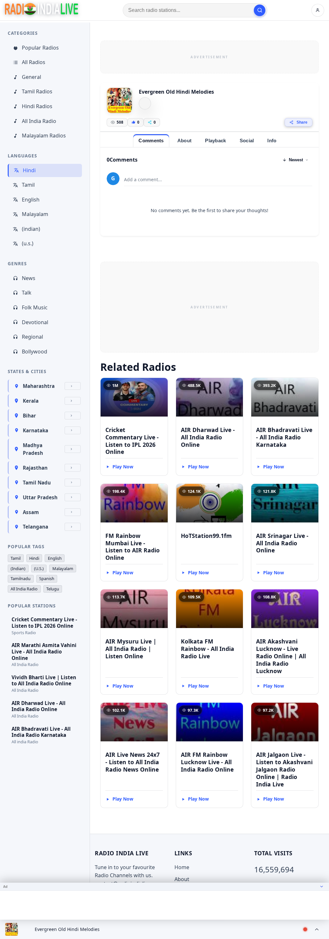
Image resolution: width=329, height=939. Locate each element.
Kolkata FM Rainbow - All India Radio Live (207, 648)
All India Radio (39, 121)
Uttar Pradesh (40, 497)
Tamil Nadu (37, 482)
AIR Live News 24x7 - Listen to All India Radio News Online (132, 762)
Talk (26, 292)
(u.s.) (27, 243)
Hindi (29, 170)
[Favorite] (160, 385)
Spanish (46, 578)
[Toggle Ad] (321, 886)
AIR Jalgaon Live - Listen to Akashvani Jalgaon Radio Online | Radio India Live (284, 769)
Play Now (122, 467)
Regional (32, 336)
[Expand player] (317, 929)
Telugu (52, 589)
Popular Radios (40, 47)
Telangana (35, 526)
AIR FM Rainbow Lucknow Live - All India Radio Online (207, 762)
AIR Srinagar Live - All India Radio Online (282, 543)
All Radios (33, 62)
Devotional (35, 322)
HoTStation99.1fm (206, 536)
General (31, 76)
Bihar (29, 415)
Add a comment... (143, 179)
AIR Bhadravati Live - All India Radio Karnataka (284, 437)
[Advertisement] (209, 57)
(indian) (31, 228)
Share (302, 122)
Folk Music (35, 307)
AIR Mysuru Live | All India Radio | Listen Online (130, 648)
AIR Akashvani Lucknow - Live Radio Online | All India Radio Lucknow (281, 655)
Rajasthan (35, 468)
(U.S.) (39, 568)
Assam (31, 512)
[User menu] (317, 10)
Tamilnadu (21, 578)
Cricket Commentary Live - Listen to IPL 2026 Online (132, 441)
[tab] (151, 140)
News (28, 278)
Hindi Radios (37, 106)
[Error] (145, 103)
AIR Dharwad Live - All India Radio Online (208, 437)
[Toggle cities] (73, 386)
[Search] (259, 10)
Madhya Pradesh (33, 449)
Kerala (31, 401)
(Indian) (18, 568)
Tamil (28, 184)
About (181, 879)
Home (181, 867)
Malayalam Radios (44, 135)
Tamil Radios (37, 91)
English (31, 199)
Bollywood (34, 351)
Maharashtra (39, 386)
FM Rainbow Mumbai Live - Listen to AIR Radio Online (132, 547)
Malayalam (35, 214)
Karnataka (35, 430)
